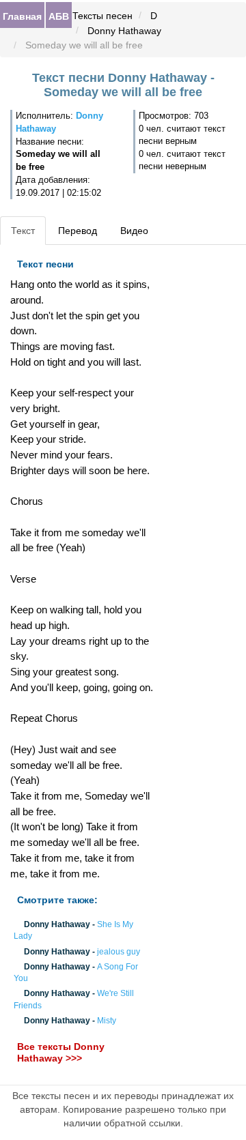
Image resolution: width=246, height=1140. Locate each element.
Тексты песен (102, 15)
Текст (23, 230)
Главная (22, 16)
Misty (106, 1020)
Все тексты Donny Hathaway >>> (61, 1052)
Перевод (77, 230)
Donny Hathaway (124, 30)
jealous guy (118, 951)
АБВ (59, 16)
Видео (134, 230)
